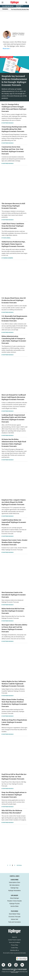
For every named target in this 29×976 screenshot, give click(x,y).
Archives (19, 865)
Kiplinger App (14, 888)
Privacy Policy (14, 945)
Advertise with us (14, 950)
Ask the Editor (15, 906)
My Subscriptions (14, 885)
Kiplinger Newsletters (14, 890)
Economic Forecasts (14, 916)
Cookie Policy (14, 947)
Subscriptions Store (14, 882)
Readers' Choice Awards (14, 901)
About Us (14, 937)
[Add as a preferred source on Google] (21, 958)
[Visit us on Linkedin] (22, 965)
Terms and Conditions (14, 942)
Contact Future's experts (14, 939)
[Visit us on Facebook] (9, 965)
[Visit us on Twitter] (3, 965)
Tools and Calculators (14, 922)
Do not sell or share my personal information (14, 953)
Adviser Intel (14, 919)
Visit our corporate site (20, 970)
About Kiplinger (14, 898)
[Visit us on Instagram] (16, 965)
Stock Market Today (14, 914)
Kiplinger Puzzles (15, 903)
